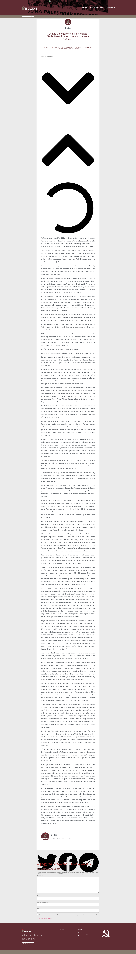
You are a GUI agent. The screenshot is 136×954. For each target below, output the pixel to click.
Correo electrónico (43, 902)
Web (38, 908)
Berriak (84, 7)
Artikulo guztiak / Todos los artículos (62, 838)
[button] (68, 88)
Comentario (41, 875)
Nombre (40, 895)
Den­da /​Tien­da (110, 7)
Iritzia (91, 7)
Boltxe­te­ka (99, 7)
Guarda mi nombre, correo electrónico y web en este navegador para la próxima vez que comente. (68, 914)
